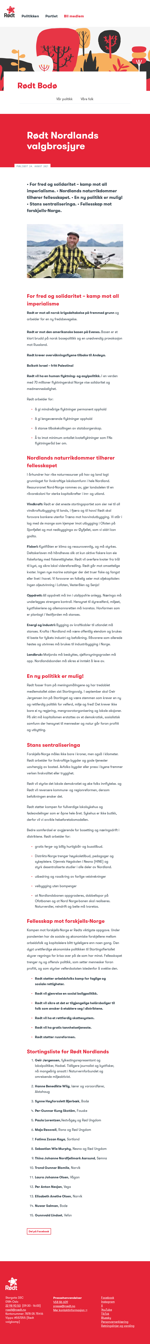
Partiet (52, 16)
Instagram (108, 1302)
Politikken (31, 16)
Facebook (107, 1298)
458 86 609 (60, 1302)
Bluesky (106, 1318)
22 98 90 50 (13, 1306)
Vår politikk (64, 99)
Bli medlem (74, 16)
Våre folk (87, 99)
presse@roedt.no (64, 1306)
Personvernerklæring (114, 1322)
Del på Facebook (39, 1231)
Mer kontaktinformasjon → (70, 1310)
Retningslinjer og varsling (117, 1326)
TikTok (105, 1314)
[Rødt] (11, 1289)
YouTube (106, 1310)
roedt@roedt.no (15, 1310)
